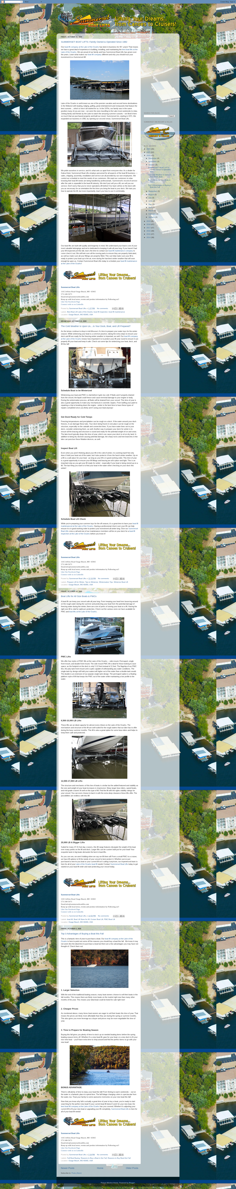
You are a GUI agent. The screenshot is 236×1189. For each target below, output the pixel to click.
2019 (149, 221)
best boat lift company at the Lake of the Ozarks (80, 1106)
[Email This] (113, 308)
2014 (149, 237)
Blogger (132, 1183)
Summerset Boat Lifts (70, 287)
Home (100, 1168)
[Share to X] (118, 308)
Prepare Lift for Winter (75, 582)
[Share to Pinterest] (122, 308)
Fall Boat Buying (73, 1158)
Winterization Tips (106, 582)
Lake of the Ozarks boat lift (86, 864)
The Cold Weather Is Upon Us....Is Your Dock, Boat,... (161, 176)
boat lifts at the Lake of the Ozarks (83, 612)
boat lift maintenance (117, 312)
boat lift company (95, 55)
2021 (149, 152)
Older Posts (132, 1168)
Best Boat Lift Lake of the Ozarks (80, 312)
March (151, 211)
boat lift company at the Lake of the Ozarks (82, 47)
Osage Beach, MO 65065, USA (81, 315)
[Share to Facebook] (120, 308)
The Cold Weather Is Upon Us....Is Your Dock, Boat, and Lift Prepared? (96, 326)
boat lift (70, 919)
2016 (149, 231)
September (153, 191)
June (150, 201)
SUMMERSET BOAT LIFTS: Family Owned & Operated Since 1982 (94, 42)
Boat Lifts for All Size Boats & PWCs (78, 596)
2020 (149, 155)
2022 (149, 149)
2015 (149, 234)
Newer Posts (67, 1168)
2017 (149, 228)
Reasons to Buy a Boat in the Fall (94, 1158)
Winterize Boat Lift (121, 582)
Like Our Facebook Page (70, 302)
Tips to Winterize (91, 582)
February (152, 214)
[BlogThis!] (115, 308)
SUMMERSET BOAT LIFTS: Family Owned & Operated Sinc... (159, 170)
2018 (149, 224)
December (152, 158)
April (150, 207)
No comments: (103, 308)
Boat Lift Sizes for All (82, 919)
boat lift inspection (101, 312)
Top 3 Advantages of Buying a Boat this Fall (82, 933)
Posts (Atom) (77, 1173)
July (150, 198)
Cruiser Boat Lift (97, 919)
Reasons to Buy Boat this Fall (119, 1158)
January (151, 217)
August (151, 194)
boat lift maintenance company (120, 251)
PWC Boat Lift (109, 919)
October (151, 165)
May (150, 204)
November (152, 161)
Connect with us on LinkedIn (72, 304)
